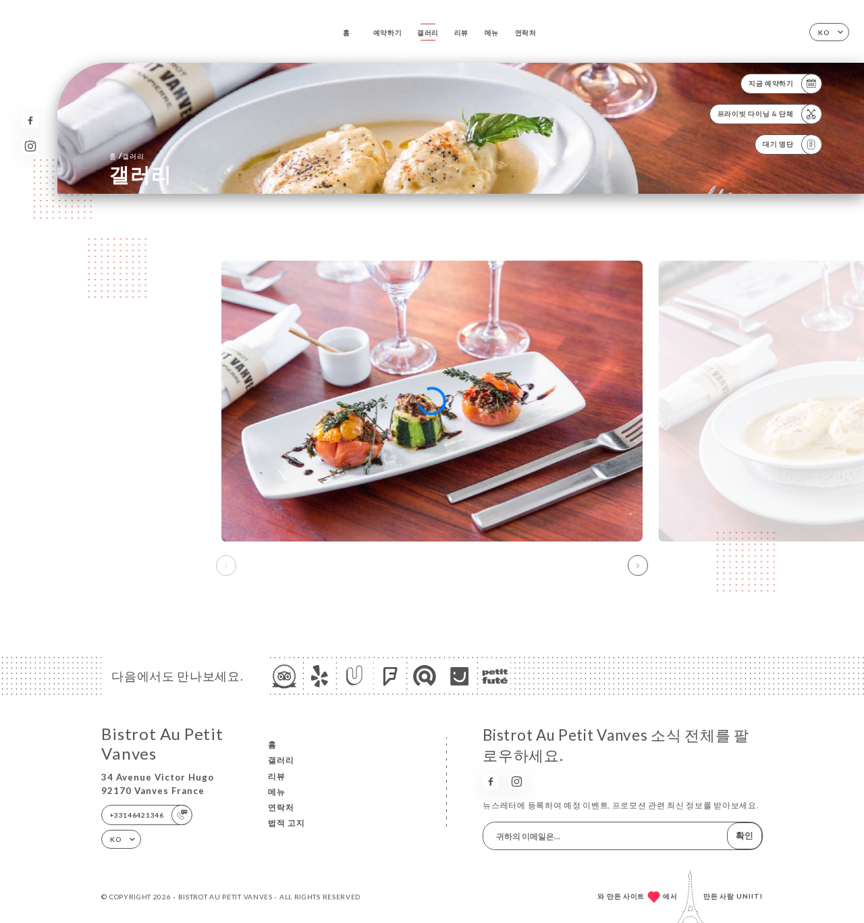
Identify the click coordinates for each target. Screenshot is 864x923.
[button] (638, 566)
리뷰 (461, 32)
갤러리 (428, 32)
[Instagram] (30, 146)
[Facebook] (30, 120)
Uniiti (749, 896)
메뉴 (492, 32)
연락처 (526, 32)
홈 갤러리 (126, 155)
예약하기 (387, 32)
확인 (744, 835)
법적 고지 (286, 822)
